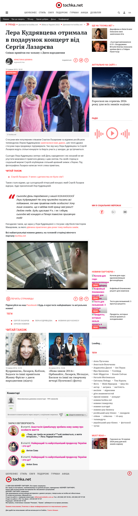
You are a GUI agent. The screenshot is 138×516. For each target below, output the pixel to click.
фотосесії (126, 422)
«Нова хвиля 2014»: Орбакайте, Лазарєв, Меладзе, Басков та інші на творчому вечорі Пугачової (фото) (69, 375)
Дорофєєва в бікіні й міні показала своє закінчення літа (121, 31)
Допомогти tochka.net (28, 25)
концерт (116, 397)
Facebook (32, 305)
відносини (110, 390)
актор (96, 387)
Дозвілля (95, 12)
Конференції (64, 19)
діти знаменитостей (104, 393)
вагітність (119, 387)
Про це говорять (18, 19)
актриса (107, 387)
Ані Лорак (120, 367)
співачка (107, 416)
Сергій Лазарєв (21, 321)
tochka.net (20, 236)
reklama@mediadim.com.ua (43, 497)
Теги (94, 353)
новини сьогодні (102, 406)
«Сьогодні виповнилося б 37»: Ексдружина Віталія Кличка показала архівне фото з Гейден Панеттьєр (121, 47)
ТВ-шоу (30, 19)
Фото (96, 384)
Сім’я (51, 12)
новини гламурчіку (103, 403)
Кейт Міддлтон (101, 374)
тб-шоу (119, 416)
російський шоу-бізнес (105, 413)
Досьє (53, 19)
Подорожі (62, 12)
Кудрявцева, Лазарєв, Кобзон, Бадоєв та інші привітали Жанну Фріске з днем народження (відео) (25, 375)
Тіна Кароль (120, 380)
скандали (125, 413)
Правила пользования (13, 506)
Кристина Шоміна (23, 60)
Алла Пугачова (101, 361)
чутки (96, 426)
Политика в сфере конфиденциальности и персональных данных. (45, 506)
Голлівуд (116, 371)
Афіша (84, 12)
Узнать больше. (52, 510)
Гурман (74, 12)
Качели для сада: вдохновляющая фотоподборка (117, 277)
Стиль (42, 12)
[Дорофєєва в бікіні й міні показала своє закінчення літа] (99, 33)
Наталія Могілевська (104, 377)
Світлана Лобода (102, 380)
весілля (97, 390)
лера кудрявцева (43, 321)
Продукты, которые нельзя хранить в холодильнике (119, 316)
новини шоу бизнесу (104, 409)
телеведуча (100, 419)
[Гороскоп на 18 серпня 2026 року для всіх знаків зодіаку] (99, 443)
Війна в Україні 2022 (51, 25)
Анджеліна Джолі (103, 367)
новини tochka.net (103, 400)
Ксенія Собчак (119, 374)
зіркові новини (21, 324)
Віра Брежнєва (101, 371)
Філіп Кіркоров (109, 384)
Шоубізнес (30, 12)
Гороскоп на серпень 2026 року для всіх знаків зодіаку (111, 102)
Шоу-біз (124, 384)
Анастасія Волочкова (104, 364)
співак (97, 416)
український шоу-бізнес (106, 422)
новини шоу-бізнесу (68, 321)
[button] (124, 12)
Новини (6, 19)
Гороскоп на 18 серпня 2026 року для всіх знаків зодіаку (120, 441)
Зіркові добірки (42, 19)
